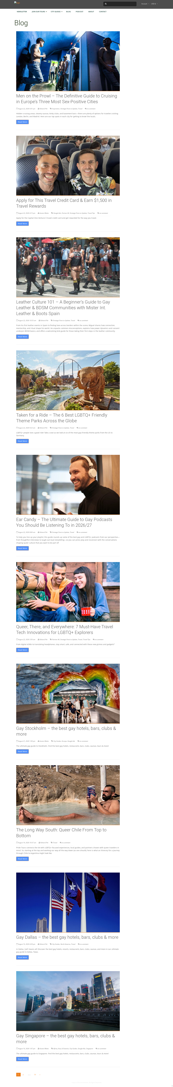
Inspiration (56, 109)
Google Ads (57, 213)
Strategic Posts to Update (68, 109)
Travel (80, 109)
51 (35, 1075)
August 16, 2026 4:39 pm (26, 944)
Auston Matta (44, 213)
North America (65, 944)
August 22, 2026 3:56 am (26, 639)
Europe (64, 741)
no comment (91, 109)
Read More (22, 122)
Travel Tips (91, 213)
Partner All (65, 213)
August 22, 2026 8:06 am (26, 532)
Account (144, 4)
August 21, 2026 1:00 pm (26, 741)
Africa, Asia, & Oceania (61, 1048)
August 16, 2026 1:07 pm (26, 1048)
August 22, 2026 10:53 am (27, 320)
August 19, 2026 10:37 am (27, 843)
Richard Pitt (43, 109)
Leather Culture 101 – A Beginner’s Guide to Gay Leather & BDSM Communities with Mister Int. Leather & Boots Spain (63, 307)
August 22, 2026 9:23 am (26, 428)
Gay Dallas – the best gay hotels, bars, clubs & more (67, 937)
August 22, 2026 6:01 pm (26, 109)
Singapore (89, 1048)
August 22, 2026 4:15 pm (26, 213)
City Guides (57, 741)
